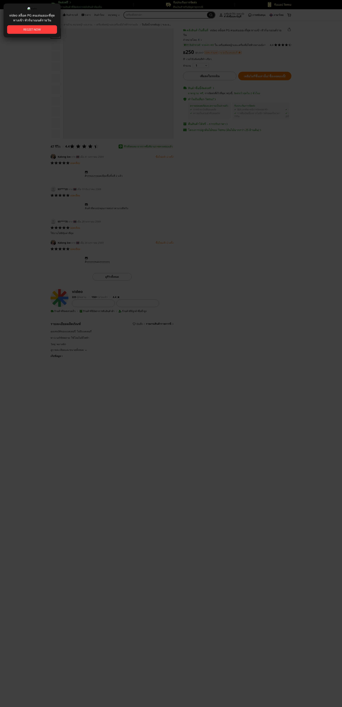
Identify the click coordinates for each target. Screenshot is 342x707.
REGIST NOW (32, 30)
